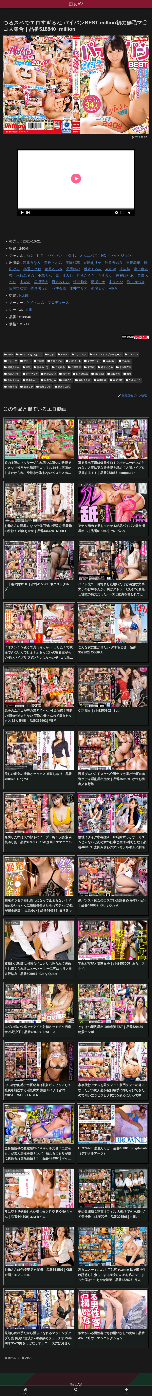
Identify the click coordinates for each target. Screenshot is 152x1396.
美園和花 (73, 263)
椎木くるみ (93, 269)
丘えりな (105, 276)
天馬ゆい (73, 269)
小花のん (45, 276)
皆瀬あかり (32, 380)
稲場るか (98, 288)
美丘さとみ (53, 263)
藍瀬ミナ (98, 282)
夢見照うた (39, 288)
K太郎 (24, 295)
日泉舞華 (133, 263)
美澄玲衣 (41, 282)
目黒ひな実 (18, 288)
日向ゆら (60, 367)
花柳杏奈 (59, 288)
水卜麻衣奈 (125, 367)
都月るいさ (54, 269)
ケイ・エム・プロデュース (47, 303)
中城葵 (25, 282)
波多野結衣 (114, 263)
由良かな (116, 282)
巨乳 (40, 256)
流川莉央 (80, 282)
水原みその (25, 276)
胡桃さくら (86, 276)
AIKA (113, 288)
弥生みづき (135, 282)
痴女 (29, 256)
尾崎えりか (92, 263)
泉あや (110, 269)
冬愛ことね (32, 269)
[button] (140, 852)
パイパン (55, 256)
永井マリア (78, 288)
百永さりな (61, 282)
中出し (71, 256)
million (31, 310)
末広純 (125, 269)
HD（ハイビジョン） (118, 256)
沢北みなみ (32, 263)
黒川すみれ (64, 276)
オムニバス (89, 256)
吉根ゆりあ (125, 276)
